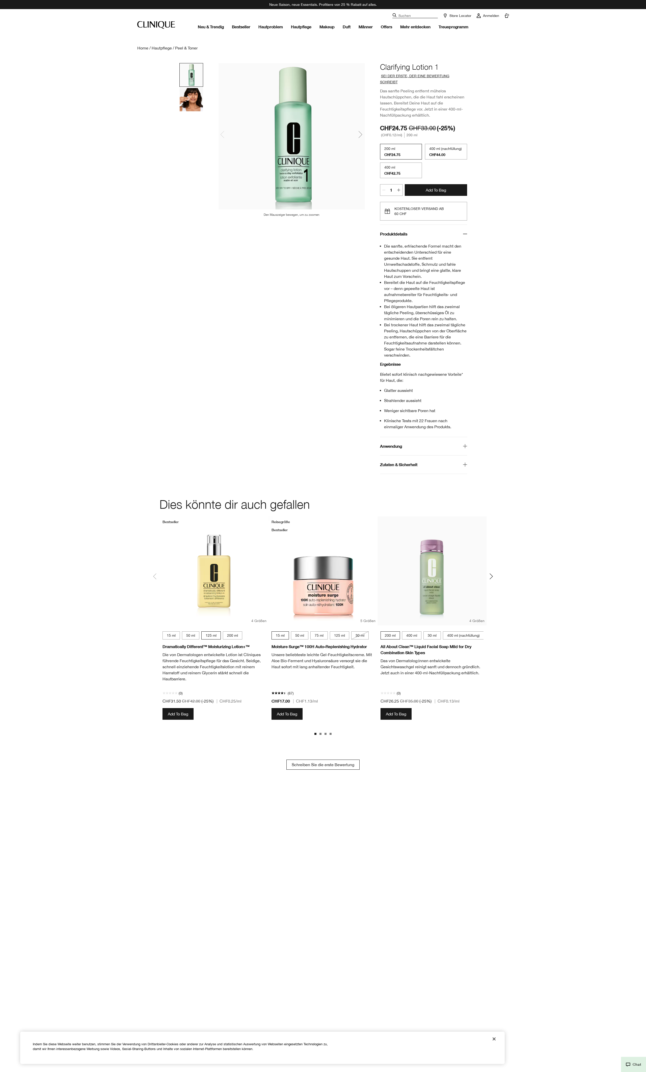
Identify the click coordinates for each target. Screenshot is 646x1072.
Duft (347, 26)
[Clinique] (156, 25)
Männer (366, 26)
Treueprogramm (453, 26)
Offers (386, 26)
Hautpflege (301, 26)
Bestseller (241, 26)
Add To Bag (436, 190)
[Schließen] (494, 1038)
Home (142, 48)
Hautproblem (270, 26)
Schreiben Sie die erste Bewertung (323, 764)
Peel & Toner (186, 48)
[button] (633, 1064)
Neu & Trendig (211, 26)
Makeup (327, 26)
